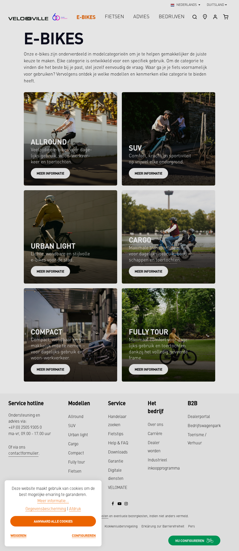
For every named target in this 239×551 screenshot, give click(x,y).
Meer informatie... (53, 501)
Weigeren (18, 535)
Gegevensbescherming (45, 509)
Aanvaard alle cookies (53, 521)
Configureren (84, 535)
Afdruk (75, 509)
